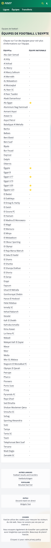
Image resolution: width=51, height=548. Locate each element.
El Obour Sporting (12, 242)
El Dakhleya (9, 198)
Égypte (7, 168)
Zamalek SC (9, 455)
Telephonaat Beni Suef (14, 442)
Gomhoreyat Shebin (13, 294)
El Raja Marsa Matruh (14, 250)
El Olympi (8, 246)
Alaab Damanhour (12, 98)
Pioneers (8, 381)
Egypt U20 (8, 185)
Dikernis (7, 163)
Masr (6, 350)
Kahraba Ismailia (11, 324)
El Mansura (9, 229)
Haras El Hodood (12, 298)
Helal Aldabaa (10, 303)
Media (6, 355)
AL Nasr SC (9, 89)
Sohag (7, 416)
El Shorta (8, 272)
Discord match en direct (26, 500)
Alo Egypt (8, 102)
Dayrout (7, 155)
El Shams (8, 259)
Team (6, 438)
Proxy (6, 390)
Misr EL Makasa (11, 359)
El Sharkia (8, 263)
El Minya (7, 233)
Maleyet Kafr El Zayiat (14, 342)
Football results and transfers (25, 475)
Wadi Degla (9, 451)
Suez (6, 424)
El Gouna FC (9, 211)
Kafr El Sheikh (10, 320)
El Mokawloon (10, 237)
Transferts (27, 9)
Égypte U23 (9, 189)
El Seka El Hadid (11, 255)
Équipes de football (10, 28)
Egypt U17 (8, 176)
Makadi (7, 337)
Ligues (6, 9)
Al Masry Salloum (12, 72)
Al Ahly (7, 59)
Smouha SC (9, 411)
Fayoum (7, 285)
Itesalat (7, 316)
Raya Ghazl (9, 398)
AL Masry (8, 68)
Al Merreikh (9, 76)
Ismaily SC (8, 307)
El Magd (7, 224)
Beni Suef (8, 142)
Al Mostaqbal (10, 85)
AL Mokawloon (10, 81)
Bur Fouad (8, 150)
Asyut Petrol (9, 120)
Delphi (7, 159)
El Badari (8, 194)
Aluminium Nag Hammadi (16, 107)
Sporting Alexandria (13, 420)
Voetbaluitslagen (25, 478)
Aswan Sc (8, 115)
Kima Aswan (9, 329)
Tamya (7, 429)
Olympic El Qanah (12, 368)
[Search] (43, 3)
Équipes (15, 9)
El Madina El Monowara (14, 220)
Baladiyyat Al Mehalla (13, 124)
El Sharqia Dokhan (12, 268)
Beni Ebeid (8, 137)
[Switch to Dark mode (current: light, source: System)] (47, 3)
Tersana (7, 446)
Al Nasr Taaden (11, 94)
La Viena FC (9, 333)
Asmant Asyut (10, 111)
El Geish (7, 207)
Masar (7, 346)
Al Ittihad (8, 63)
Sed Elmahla (9, 403)
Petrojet (7, 372)
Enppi (6, 281)
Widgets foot (25, 504)
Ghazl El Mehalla (11, 290)
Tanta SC (8, 433)
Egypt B (7, 172)
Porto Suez (9, 385)
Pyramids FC (9, 394)
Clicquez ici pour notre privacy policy (25, 539)
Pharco (7, 377)
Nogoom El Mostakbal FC (15, 364)
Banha (7, 128)
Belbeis (7, 133)
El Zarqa (7, 276)
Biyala (6, 146)
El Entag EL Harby (12, 202)
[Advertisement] (25, 20)
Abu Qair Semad (11, 54)
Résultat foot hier (25, 485)
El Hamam (8, 216)
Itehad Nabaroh (11, 311)
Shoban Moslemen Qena (15, 407)
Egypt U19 (8, 181)
